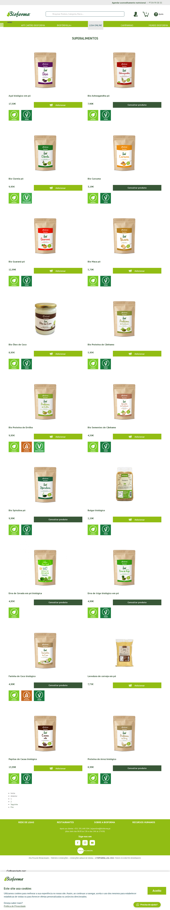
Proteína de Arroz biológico (102, 759)
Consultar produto (137, 105)
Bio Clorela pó (16, 178)
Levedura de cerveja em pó (102, 676)
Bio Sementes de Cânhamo (102, 427)
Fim (12, 807)
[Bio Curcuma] (124, 151)
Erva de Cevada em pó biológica (25, 593)
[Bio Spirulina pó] (45, 483)
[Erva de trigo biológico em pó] (124, 566)
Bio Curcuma (94, 178)
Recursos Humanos (143, 822)
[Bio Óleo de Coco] (45, 317)
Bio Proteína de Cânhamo (101, 344)
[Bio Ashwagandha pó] (124, 69)
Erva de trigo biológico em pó (103, 593)
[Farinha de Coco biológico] (45, 649)
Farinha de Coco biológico (22, 676)
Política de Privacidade (15, 906)
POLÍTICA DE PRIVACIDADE (39, 858)
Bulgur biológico (96, 510)
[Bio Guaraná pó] (45, 234)
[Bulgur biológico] (124, 483)
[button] (147, 904)
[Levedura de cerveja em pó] (124, 649)
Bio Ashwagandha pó (98, 95)
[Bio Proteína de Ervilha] (45, 400)
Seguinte (14, 804)
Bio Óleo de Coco (18, 344)
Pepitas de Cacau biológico (23, 759)
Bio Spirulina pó (17, 510)
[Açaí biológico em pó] (45, 69)
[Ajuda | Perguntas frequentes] (156, 14)
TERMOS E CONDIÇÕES (59, 858)
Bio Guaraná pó (17, 261)
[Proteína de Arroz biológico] (124, 732)
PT (150, 2)
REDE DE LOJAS (26, 822)
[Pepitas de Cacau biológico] (45, 732)
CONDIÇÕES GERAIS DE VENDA (82, 858)
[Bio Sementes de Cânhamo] (124, 400)
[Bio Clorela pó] (45, 151)
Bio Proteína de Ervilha (21, 427)
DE (158, 2)
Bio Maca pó (94, 261)
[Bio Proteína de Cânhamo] (124, 317)
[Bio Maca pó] (124, 234)
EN (152, 2)
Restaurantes (65, 822)
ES (161, 2)
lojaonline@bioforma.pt (100, 828)
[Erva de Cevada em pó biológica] (45, 566)
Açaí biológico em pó (20, 95)
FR (155, 2)
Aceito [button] (156, 890)
